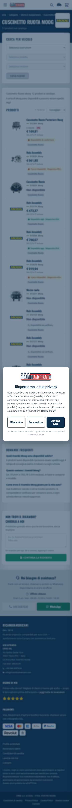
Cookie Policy (48, 411)
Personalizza (36, 422)
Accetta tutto (55, 422)
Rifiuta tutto (16, 422)
